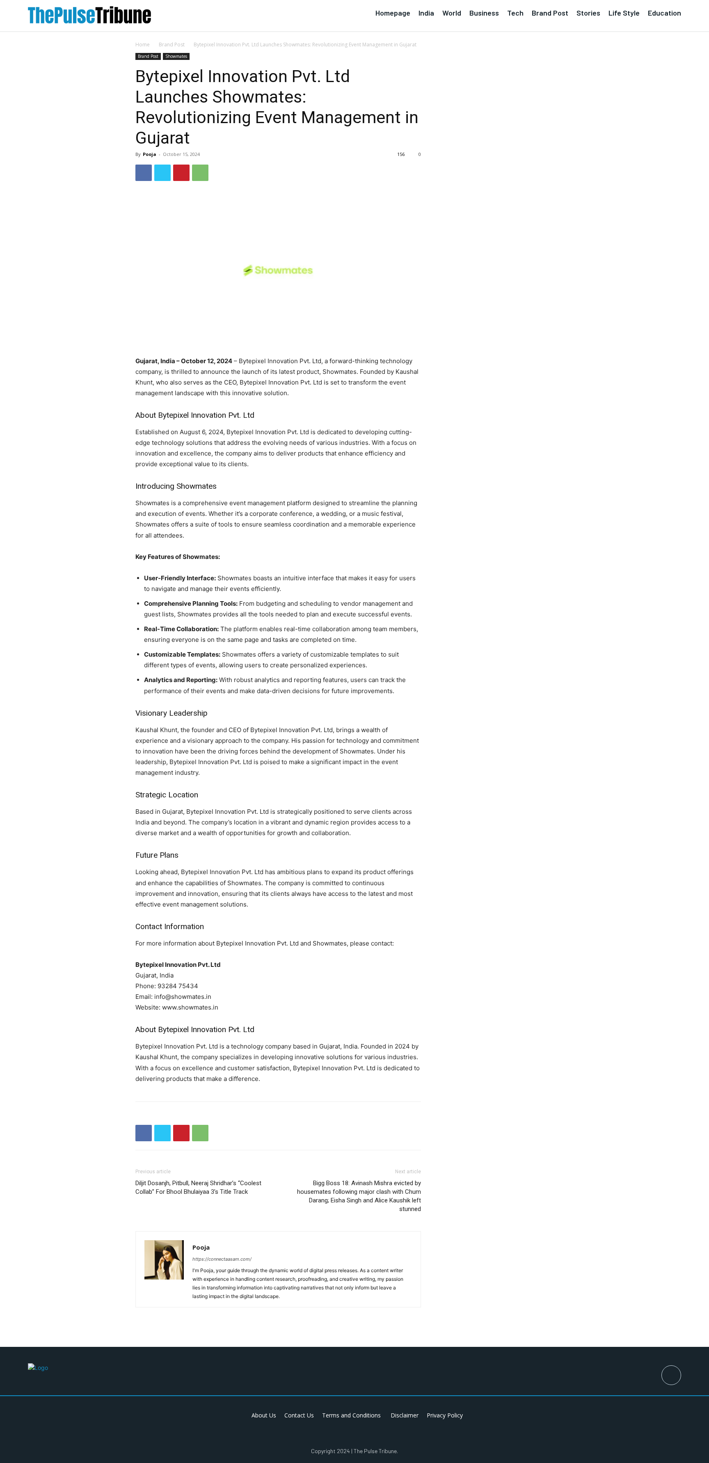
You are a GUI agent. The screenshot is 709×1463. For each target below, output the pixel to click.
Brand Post (172, 44)
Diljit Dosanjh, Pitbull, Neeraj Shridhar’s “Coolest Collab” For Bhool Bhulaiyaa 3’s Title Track (198, 1187)
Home (142, 44)
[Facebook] (143, 173)
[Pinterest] (181, 173)
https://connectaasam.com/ (222, 1259)
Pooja (149, 154)
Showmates (176, 56)
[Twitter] (162, 173)
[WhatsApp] (200, 173)
